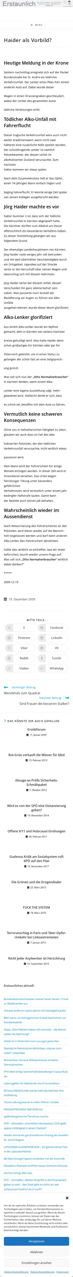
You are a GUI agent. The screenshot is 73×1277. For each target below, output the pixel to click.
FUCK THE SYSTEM (36, 907)
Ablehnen (36, 1252)
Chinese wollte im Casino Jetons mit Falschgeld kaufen (35, 1010)
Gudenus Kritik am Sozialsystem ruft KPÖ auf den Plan (36, 858)
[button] (67, 1198)
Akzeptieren (37, 1241)
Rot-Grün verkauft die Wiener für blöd (36, 755)
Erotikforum (36, 729)
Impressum (62, 1271)
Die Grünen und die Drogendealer (36, 882)
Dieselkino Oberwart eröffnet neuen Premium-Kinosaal (35, 1165)
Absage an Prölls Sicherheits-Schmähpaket (36, 782)
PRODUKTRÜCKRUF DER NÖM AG (23, 1109)
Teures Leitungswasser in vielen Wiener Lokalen (31, 1102)
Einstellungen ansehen (37, 1263)
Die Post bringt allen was (18, 1173)
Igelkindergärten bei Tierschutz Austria (26, 1116)
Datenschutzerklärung (16, 1271)
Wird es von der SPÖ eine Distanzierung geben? (36, 808)
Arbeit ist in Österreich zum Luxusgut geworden (31, 1041)
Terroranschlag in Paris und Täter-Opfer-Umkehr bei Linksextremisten (36, 935)
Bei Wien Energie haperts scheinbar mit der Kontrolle (34, 1158)
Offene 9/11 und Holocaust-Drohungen (36, 831)
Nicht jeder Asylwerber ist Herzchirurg (36, 958)
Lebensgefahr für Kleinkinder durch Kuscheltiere (31, 1083)
